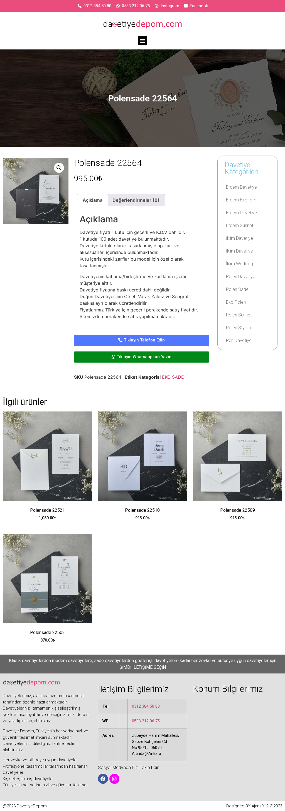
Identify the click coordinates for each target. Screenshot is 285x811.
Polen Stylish (238, 327)
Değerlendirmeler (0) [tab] (135, 200)
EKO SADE (173, 377)
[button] (142, 40)
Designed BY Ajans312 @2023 (254, 805)
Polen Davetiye (240, 276)
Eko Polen (236, 302)
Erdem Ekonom (241, 200)
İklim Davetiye (239, 238)
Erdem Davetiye (241, 187)
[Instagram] (114, 779)
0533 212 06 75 (146, 721)
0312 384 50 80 (146, 706)
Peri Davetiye (239, 340)
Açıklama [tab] (92, 200)
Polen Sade (237, 289)
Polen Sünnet (239, 315)
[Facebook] (103, 779)
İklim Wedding (239, 263)
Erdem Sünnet (239, 225)
